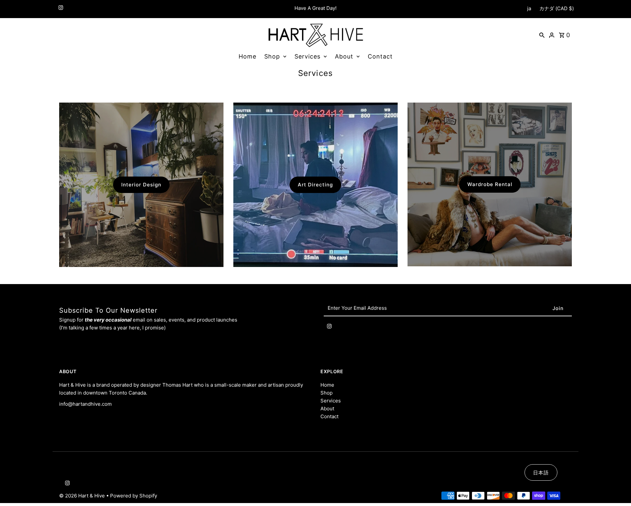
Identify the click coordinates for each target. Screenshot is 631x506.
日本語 (541, 473)
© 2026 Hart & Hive (82, 496)
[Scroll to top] (617, 488)
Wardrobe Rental (489, 184)
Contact (380, 56)
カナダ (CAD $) (556, 8)
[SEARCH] (542, 35)
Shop (272, 56)
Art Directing (315, 184)
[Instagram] (60, 9)
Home (247, 56)
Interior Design (141, 184)
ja (529, 8)
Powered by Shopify (133, 496)
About (344, 56)
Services (307, 56)
